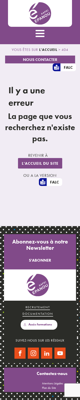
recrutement (38, 307)
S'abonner (40, 260)
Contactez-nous (52, 373)
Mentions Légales (52, 383)
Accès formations (40, 324)
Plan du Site (49, 388)
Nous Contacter (40, 59)
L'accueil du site (40, 163)
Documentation (37, 314)
